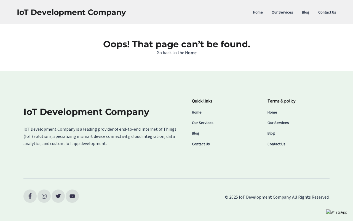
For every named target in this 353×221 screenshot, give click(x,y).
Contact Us (327, 12)
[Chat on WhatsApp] (336, 212)
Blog (305, 12)
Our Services (282, 12)
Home (258, 12)
